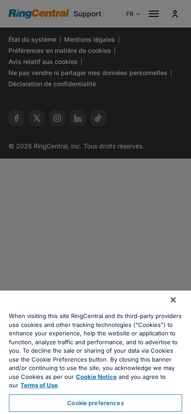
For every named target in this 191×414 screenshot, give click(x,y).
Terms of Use (39, 385)
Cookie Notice (96, 376)
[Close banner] (173, 300)
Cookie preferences (95, 402)
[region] (95, 352)
